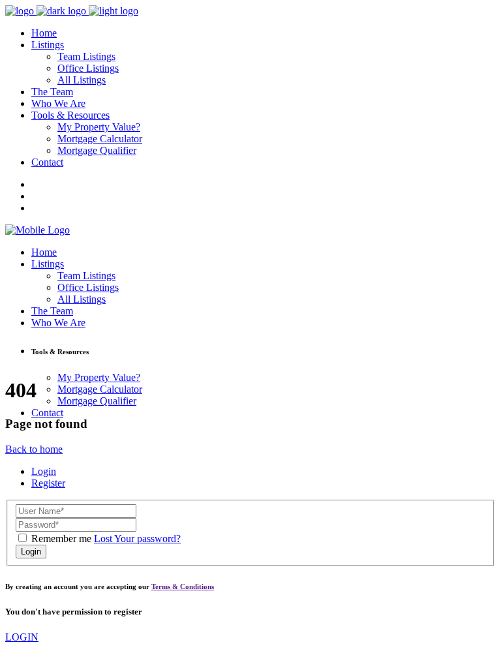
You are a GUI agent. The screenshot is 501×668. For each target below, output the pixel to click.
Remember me (61, 538)
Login (43, 471)
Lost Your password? (137, 538)
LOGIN (21, 637)
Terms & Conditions (182, 586)
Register (48, 483)
